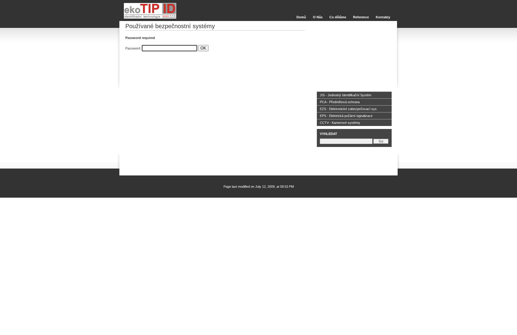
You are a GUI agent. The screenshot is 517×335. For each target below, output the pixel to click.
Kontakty (383, 17)
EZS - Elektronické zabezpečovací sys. (349, 109)
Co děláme (337, 17)
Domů (301, 17)
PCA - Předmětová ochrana (340, 102)
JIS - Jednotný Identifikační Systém (345, 95)
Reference (361, 17)
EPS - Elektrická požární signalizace (346, 116)
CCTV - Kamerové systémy (340, 122)
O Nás (318, 17)
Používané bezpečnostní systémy (170, 26)
